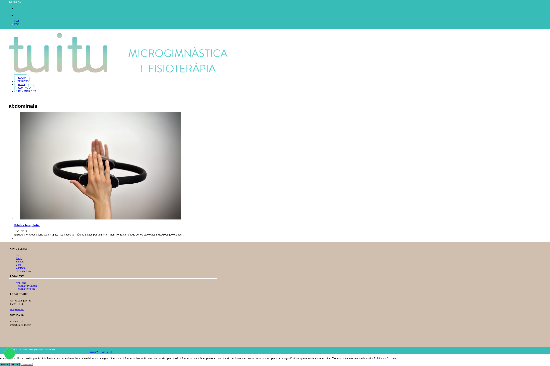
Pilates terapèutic (27, 225)
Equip (22, 77)
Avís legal (21, 283)
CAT (16, 21)
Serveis (23, 81)
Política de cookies (25, 289)
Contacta (24, 88)
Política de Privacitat (26, 286)
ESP (16, 24)
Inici (18, 255)
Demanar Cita (27, 91)
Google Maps (17, 309)
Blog (21, 84)
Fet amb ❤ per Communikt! (100, 352)
